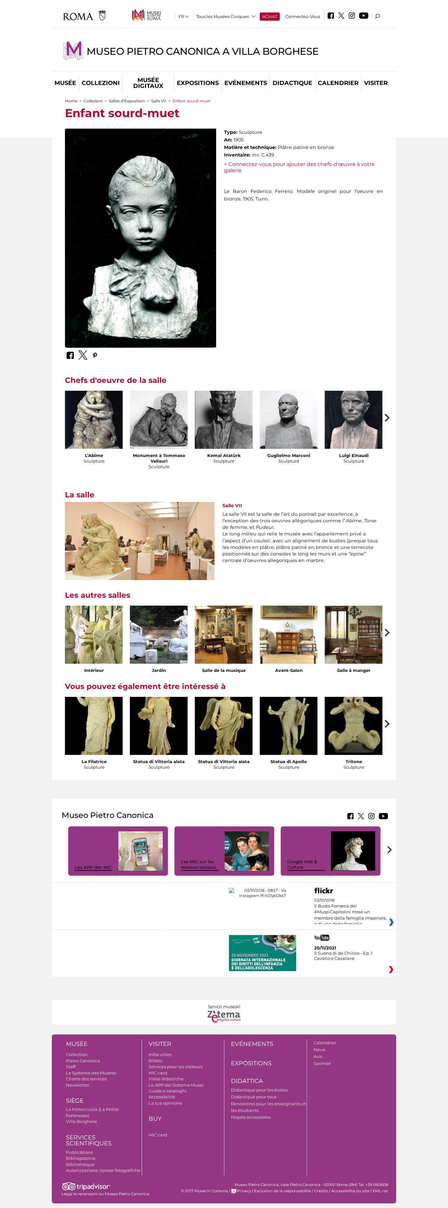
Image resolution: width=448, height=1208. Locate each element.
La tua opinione (165, 1103)
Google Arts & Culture (302, 864)
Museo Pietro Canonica (127, 1194)
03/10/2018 (350, 915)
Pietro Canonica (83, 1060)
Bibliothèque (80, 1164)
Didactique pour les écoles (259, 1090)
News (319, 1049)
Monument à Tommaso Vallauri (159, 458)
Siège (75, 1101)
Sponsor (322, 1063)
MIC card (158, 1072)
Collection (77, 1054)
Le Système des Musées (91, 1072)
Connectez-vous (302, 16)
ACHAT (269, 16)
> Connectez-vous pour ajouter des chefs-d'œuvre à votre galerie (299, 167)
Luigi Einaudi (354, 455)
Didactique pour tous (253, 1096)
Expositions (198, 83)
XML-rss (380, 1191)
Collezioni (101, 83)
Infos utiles (160, 1054)
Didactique (292, 83)
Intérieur (94, 670)
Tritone (354, 761)
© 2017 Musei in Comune (204, 1191)
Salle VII (158, 100)
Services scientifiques (89, 1141)
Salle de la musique (224, 670)
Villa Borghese (81, 1121)
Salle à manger (354, 670)
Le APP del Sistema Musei (176, 1085)
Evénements (245, 83)
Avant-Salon (289, 670)
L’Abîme (94, 455)
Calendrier (338, 83)
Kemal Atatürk (224, 455)
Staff (70, 1066)
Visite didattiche (166, 1078)
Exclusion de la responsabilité (282, 1191)
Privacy (244, 1191)
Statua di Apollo (289, 761)
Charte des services (86, 1078)
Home (71, 100)
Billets (155, 1060)
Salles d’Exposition (127, 100)
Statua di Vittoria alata (159, 761)
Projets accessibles (251, 1117)
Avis (318, 1056)
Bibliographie (80, 1158)
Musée (65, 83)
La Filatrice (94, 761)
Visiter (376, 83)
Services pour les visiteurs (176, 1066)
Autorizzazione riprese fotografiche (103, 1170)
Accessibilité (162, 1096)
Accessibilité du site (350, 1191)
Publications (79, 1152)
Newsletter (77, 1085)
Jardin (159, 670)
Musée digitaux (148, 83)
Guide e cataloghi (168, 1090)
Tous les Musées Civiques (222, 16)
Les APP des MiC (93, 867)
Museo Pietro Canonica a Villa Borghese (203, 51)
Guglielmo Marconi (288, 455)
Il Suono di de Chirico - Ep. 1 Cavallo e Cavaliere (343, 955)
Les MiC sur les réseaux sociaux (198, 864)
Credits (321, 1191)
